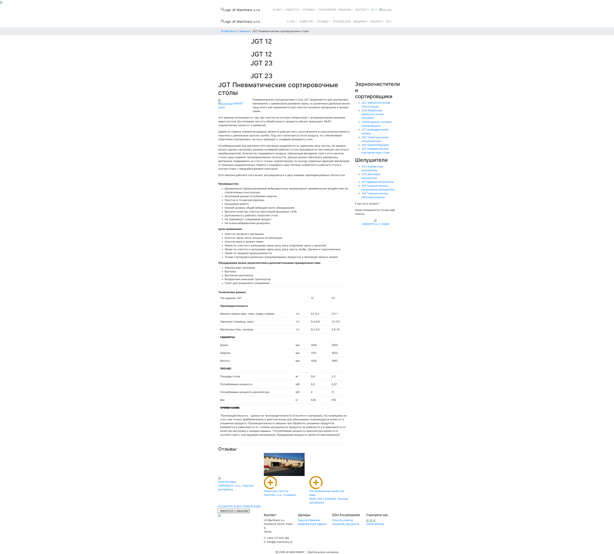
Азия (313, 524)
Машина (245, 31)
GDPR (369, 524)
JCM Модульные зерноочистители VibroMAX (372, 114)
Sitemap (379, 524)
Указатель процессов (345, 524)
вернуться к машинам (233, 510)
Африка (322, 524)
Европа (302, 520)
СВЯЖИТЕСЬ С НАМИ (375, 224)
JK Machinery (229, 31)
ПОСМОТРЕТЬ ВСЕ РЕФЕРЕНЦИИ (239, 506)
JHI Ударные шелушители (377, 181)
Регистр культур (342, 520)
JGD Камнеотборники (375, 144)
